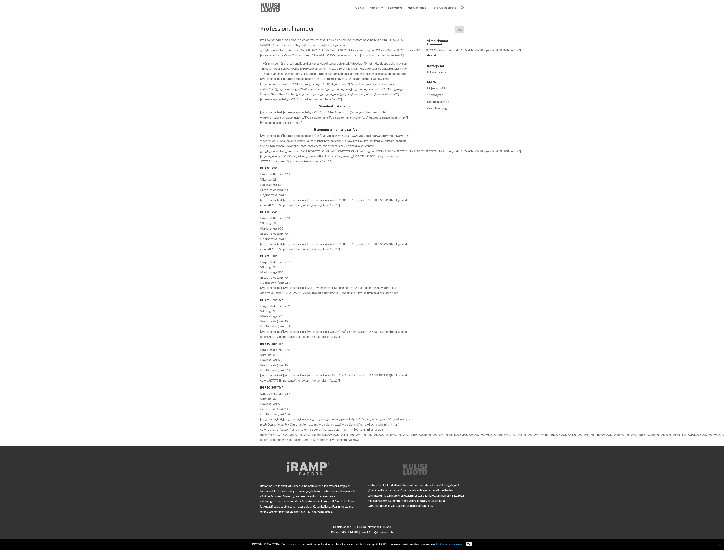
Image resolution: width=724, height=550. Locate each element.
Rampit (374, 7)
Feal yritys (395, 7)
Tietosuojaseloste (443, 7)
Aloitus (360, 7)
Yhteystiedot (416, 7)
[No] (719, 545)
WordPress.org (437, 108)
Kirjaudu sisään (436, 88)
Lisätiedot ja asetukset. (450, 544)
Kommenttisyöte (438, 101)
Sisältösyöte (435, 95)
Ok (468, 544)
